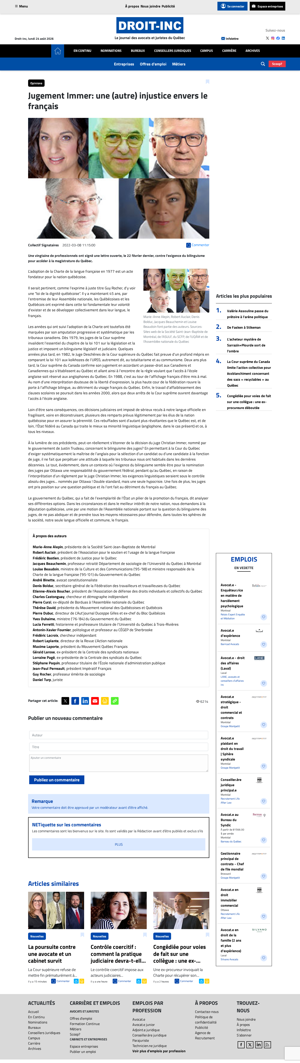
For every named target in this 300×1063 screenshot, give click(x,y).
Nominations (111, 50)
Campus (206, 50)
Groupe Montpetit (230, 726)
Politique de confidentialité (206, 1019)
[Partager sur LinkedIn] (85, 701)
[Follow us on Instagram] (273, 38)
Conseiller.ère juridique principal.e (231, 785)
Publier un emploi (83, 1051)
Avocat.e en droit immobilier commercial (230, 897)
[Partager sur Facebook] (75, 701)
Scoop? (277, 63)
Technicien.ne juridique (149, 1045)
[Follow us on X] (267, 38)
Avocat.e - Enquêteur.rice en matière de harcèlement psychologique (232, 595)
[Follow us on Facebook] (278, 38)
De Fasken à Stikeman (244, 327)
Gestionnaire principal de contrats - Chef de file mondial (232, 861)
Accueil (33, 1011)
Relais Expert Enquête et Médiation (233, 616)
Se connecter (235, 6)
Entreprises (124, 64)
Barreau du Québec (231, 841)
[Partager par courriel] (95, 701)
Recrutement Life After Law (230, 800)
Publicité (168, 6)
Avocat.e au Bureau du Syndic (230, 820)
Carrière (229, 50)
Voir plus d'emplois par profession (159, 1051)
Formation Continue (85, 1023)
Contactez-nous (207, 1011)
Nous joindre (150, 6)
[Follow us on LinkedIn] (283, 38)
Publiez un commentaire (57, 779)
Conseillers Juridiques (172, 50)
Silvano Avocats (229, 959)
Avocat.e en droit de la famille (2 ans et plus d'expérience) (231, 940)
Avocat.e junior (143, 1024)
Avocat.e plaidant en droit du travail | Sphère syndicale (232, 748)
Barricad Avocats (230, 644)
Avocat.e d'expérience (230, 633)
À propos (132, 6)
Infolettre (232, 38)
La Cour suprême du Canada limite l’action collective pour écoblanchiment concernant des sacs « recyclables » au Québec (249, 373)
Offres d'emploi (153, 64)
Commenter (63, 981)
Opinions (36, 83)
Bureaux (138, 50)
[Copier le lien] (115, 701)
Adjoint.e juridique (146, 1029)
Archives (253, 50)
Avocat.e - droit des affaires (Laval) (233, 663)
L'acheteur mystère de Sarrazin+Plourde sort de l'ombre (246, 345)
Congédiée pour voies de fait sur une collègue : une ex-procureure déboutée (249, 401)
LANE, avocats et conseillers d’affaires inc (232, 681)
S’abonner (244, 1035)
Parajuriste (140, 1040)
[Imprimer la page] (105, 701)
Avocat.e (138, 1019)
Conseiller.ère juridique (149, 1035)
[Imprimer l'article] (81, 980)
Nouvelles (37, 936)
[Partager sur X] (65, 701)
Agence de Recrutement (205, 1035)
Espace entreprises (270, 6)
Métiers (179, 64)
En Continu (82, 50)
